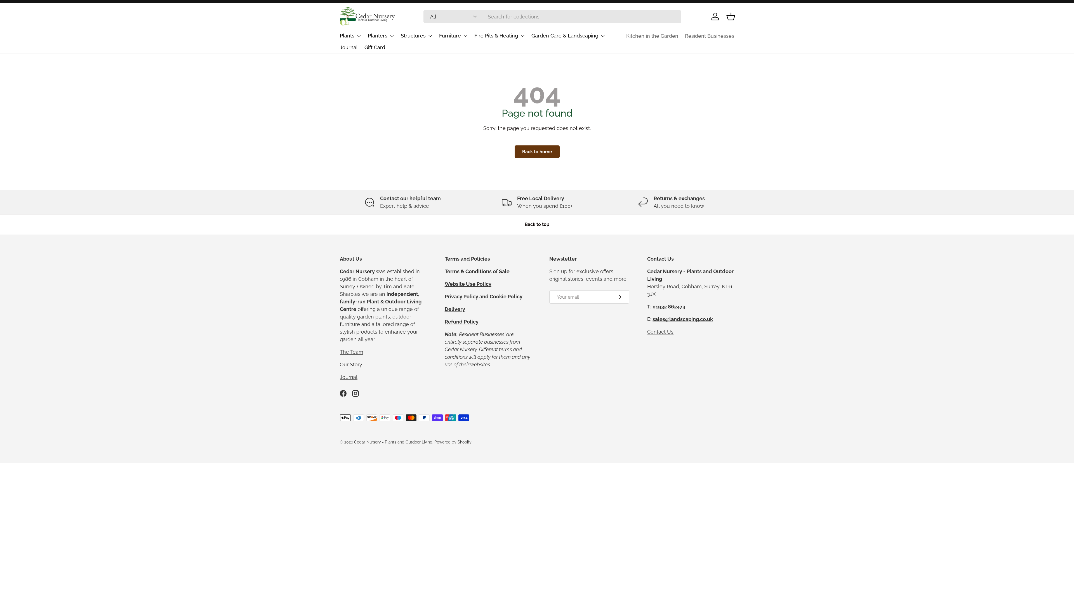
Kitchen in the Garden (652, 36)
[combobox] (552, 16)
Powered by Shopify (453, 442)
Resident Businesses (709, 36)
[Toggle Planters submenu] (391, 35)
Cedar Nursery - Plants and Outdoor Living (393, 442)
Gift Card (374, 47)
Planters (377, 36)
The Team (351, 352)
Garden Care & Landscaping (564, 36)
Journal (349, 47)
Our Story (351, 364)
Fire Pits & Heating (496, 36)
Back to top (537, 224)
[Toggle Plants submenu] (358, 35)
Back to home (537, 151)
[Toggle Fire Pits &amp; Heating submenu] (522, 35)
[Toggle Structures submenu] (430, 35)
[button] (731, 16)
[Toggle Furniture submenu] (465, 35)
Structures (413, 36)
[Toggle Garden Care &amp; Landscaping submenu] (602, 35)
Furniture (450, 36)
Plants (347, 36)
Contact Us (660, 332)
